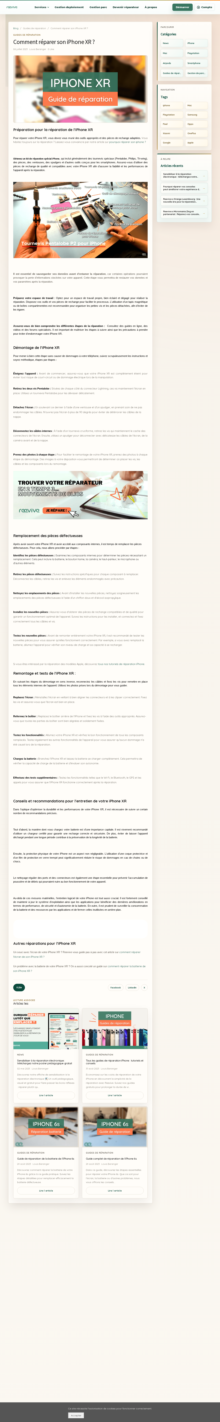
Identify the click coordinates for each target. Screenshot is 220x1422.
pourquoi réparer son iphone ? (127, 142)
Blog (15, 28)
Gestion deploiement (69, 7)
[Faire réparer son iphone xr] (80, 495)
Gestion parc (98, 7)
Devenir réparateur (126, 7)
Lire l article (46, 1095)
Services (40, 7)
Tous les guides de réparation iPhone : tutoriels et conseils (115, 1062)
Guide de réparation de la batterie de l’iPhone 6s (45, 1158)
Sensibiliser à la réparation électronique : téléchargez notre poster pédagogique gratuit (44, 1062)
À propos (151, 7)
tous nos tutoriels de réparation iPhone (121, 664)
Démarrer (182, 7)
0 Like (19, 987)
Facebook (116, 987)
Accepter (76, 1415)
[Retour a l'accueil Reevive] (12, 7)
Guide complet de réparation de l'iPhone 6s (111, 1158)
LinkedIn (132, 987)
